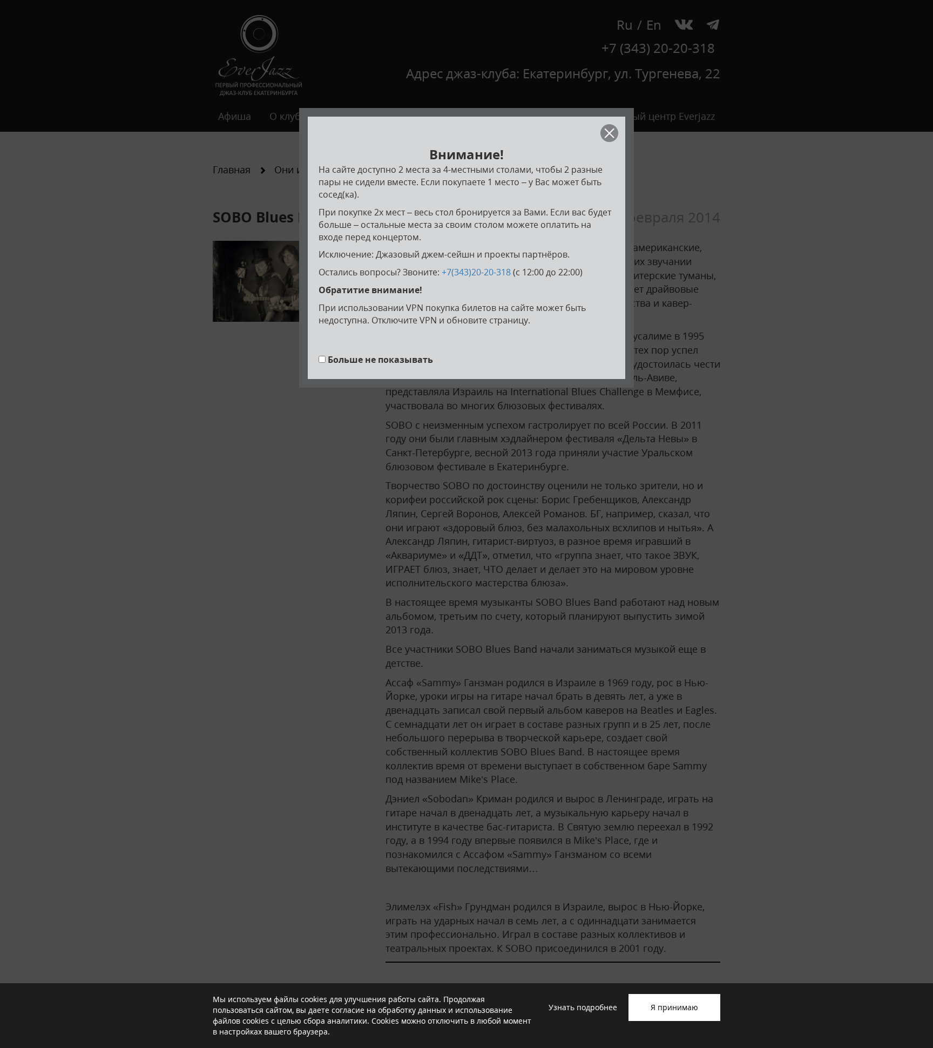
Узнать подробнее (583, 1007)
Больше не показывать (380, 360)
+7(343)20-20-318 (476, 272)
